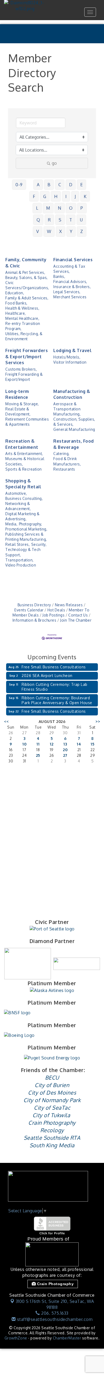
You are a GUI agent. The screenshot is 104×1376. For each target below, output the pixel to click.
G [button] (44, 196)
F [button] (34, 196)
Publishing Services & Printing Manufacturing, (26, 537)
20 (65, 749)
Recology (52, 1130)
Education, (14, 293)
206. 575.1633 (54, 1313)
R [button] (49, 220)
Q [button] (38, 220)
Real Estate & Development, (17, 411)
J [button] (75, 196)
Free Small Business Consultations (54, 667)
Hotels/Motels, (66, 357)
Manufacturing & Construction (71, 394)
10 (24, 744)
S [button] (60, 220)
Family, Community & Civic (26, 262)
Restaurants (64, 469)
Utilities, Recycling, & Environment (24, 336)
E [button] (81, 184)
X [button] (60, 231)
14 (79, 744)
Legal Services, (67, 291)
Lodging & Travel (72, 350)
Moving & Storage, (22, 404)
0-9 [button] (19, 184)
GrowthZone (16, 1338)
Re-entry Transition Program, (22, 326)
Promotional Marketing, (26, 529)
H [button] (56, 196)
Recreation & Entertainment (21, 444)
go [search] (54, 163)
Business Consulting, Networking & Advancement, (24, 503)
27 (65, 755)
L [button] (37, 208)
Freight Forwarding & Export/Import (24, 377)
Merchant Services (70, 297)
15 (92, 744)
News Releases (69, 605)
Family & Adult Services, (26, 298)
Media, (11, 524)
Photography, (30, 524)
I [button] (66, 196)
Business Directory (34, 605)
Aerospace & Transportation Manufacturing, (67, 409)
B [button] (49, 184)
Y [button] (71, 231)
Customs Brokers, (21, 369)
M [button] (48, 208)
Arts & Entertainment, (24, 453)
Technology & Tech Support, (23, 552)
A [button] (38, 184)
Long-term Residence (17, 394)
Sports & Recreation (23, 469)
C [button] (59, 184)
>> (97, 721)
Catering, (61, 453)
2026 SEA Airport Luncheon (47, 675)
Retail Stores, (17, 544)
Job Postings (53, 615)
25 (38, 755)
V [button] (37, 231)
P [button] (82, 208)
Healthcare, (15, 313)
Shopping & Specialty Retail (23, 483)
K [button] (85, 196)
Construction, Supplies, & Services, (74, 422)
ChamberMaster (67, 1338)
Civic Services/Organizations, (27, 285)
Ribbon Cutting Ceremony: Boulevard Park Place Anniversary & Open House (57, 700)
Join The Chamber (75, 620)
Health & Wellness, (22, 308)
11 (38, 744)
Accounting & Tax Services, (69, 269)
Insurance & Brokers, (72, 286)
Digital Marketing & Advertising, (22, 516)
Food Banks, (16, 303)
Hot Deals (56, 610)
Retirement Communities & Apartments (27, 422)
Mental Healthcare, (22, 318)
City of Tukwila (51, 1115)
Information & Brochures (35, 620)
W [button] (49, 231)
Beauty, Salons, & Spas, (26, 277)
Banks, (59, 276)
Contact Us (78, 615)
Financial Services (73, 259)
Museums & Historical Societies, (24, 461)
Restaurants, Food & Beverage (73, 444)
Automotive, (16, 493)
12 (51, 744)
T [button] (70, 220)
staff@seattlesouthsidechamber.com (54, 1319)
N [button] (59, 208)
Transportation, (19, 560)
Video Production (20, 565)
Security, (39, 544)
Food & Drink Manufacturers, (67, 461)
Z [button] (81, 231)
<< (6, 721)
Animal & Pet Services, (25, 272)
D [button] (71, 184)
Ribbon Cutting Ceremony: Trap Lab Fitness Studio (54, 686)
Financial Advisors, (70, 281)
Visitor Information (70, 362)
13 (65, 744)
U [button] (81, 220)
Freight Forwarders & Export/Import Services (26, 356)
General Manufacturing (74, 429)
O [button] (71, 208)
